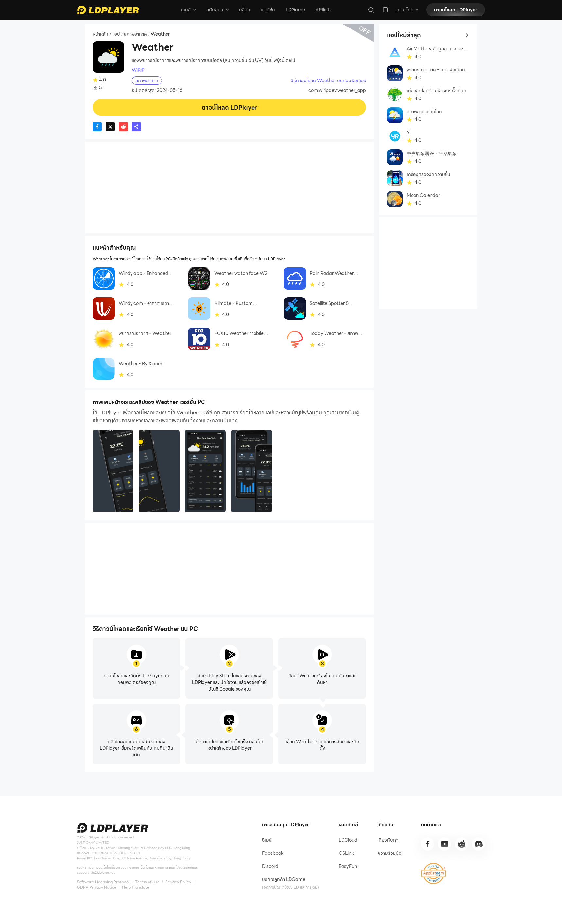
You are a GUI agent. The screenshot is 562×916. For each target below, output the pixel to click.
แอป (116, 34)
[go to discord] (478, 844)
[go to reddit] (461, 844)
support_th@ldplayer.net (96, 872)
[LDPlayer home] (108, 9)
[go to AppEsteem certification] (433, 873)
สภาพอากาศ (135, 34)
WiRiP (138, 70)
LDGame (295, 9)
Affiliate (323, 9)
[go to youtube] (444, 844)
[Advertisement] (229, 187)
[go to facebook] (427, 844)
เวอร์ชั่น (268, 9)
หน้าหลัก (100, 34)
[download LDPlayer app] (385, 10)
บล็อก (244, 9)
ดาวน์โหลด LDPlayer (455, 9)
